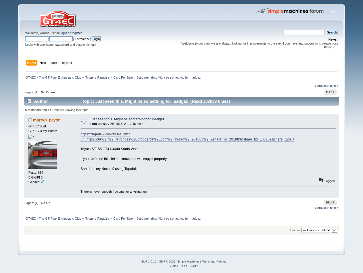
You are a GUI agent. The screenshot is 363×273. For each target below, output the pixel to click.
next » (334, 85)
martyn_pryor (46, 119)
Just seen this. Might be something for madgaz (127, 119)
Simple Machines (188, 261)
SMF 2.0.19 (149, 261)
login (64, 33)
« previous (322, 85)
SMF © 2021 (167, 261)
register (76, 33)
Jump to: (295, 230)
